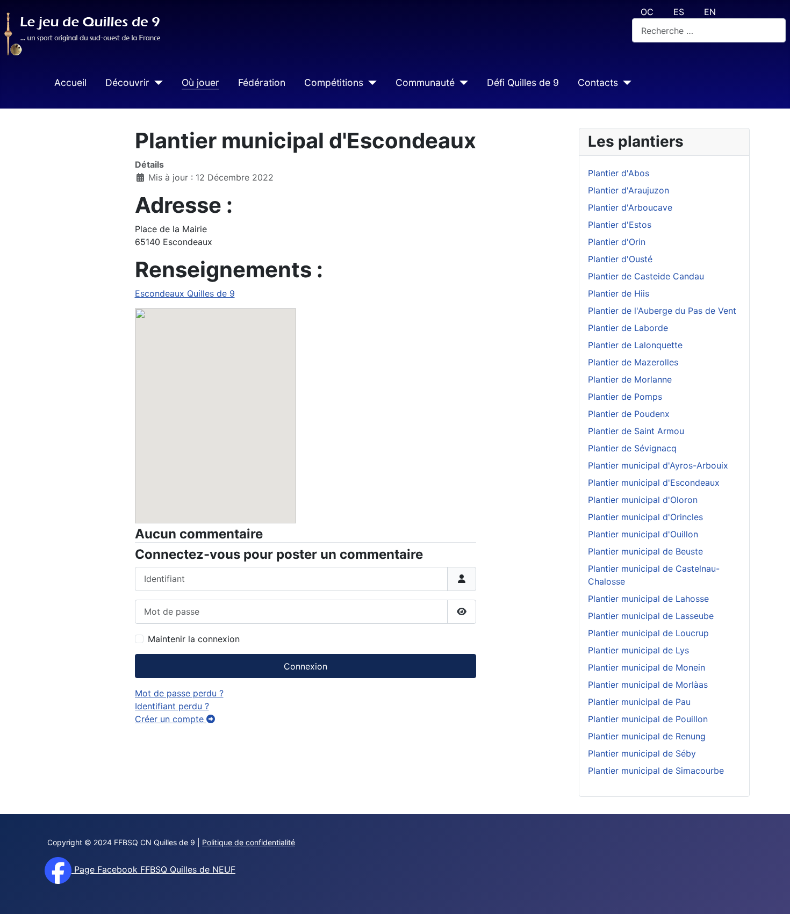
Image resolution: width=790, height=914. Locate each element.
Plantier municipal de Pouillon (648, 719)
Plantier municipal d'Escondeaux (654, 482)
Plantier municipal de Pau (639, 701)
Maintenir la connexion (194, 639)
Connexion (305, 666)
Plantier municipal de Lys (638, 650)
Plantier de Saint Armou (636, 431)
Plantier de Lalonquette (635, 345)
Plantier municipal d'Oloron (643, 499)
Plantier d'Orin (616, 241)
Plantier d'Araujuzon (628, 190)
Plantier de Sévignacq (632, 448)
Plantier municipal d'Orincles (645, 517)
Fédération (261, 82)
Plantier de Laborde (628, 327)
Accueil (70, 82)
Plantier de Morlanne (630, 379)
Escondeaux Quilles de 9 (185, 293)
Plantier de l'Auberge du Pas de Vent (662, 310)
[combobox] (709, 30)
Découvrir (127, 82)
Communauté (425, 82)
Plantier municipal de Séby (642, 753)
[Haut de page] (771, 894)
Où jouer (200, 82)
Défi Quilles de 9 (523, 82)
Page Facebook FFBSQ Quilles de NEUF (153, 869)
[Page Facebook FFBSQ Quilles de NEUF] (58, 869)
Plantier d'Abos (618, 173)
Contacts (598, 82)
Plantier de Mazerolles (633, 362)
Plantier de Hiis (618, 293)
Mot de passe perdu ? (179, 693)
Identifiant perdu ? (172, 706)
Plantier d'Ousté (620, 259)
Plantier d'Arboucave (630, 207)
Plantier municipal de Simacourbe (656, 770)
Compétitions (333, 82)
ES (678, 11)
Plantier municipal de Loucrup (648, 633)
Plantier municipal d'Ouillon (643, 534)
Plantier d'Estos (619, 224)
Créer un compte (170, 719)
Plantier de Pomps (625, 396)
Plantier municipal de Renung (647, 736)
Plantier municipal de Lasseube (651, 615)
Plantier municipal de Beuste (645, 551)
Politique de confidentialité (248, 842)
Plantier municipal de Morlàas (648, 684)
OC (647, 11)
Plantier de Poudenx (629, 413)
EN (710, 11)
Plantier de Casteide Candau (646, 276)
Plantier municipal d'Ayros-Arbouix (658, 465)
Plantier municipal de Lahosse (648, 598)
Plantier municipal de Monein (646, 667)
